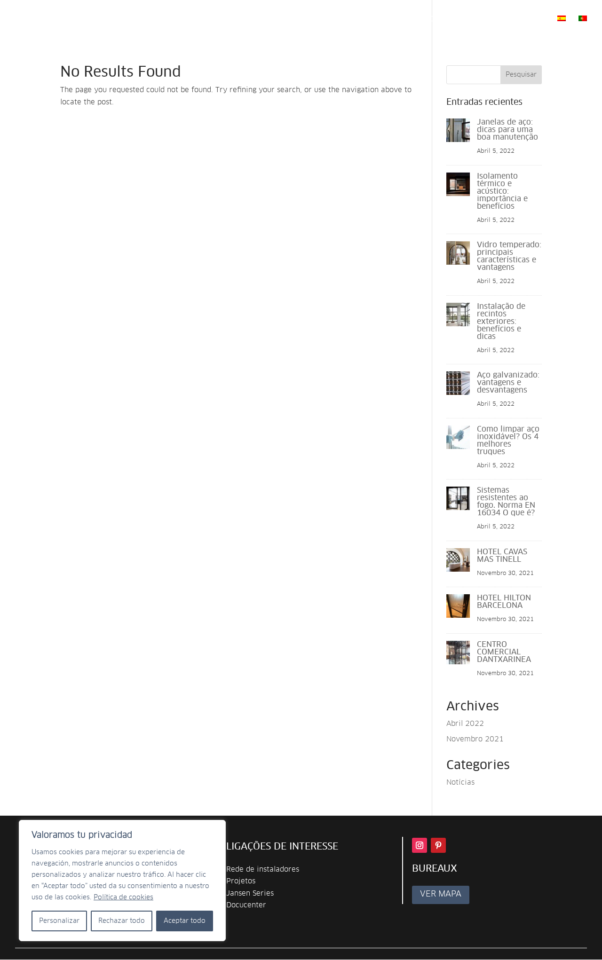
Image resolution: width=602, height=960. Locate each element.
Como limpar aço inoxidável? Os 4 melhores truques (508, 440)
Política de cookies (123, 897)
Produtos (245, 19)
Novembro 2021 (475, 739)
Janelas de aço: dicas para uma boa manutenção (507, 129)
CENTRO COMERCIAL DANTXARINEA (504, 652)
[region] (122, 880)
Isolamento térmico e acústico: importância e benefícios (502, 191)
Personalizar (59, 921)
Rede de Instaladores (369, 19)
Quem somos (193, 19)
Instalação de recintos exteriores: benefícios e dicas (501, 321)
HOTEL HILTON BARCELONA (504, 601)
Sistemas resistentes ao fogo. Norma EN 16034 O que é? (506, 502)
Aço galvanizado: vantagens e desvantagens (508, 382)
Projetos (240, 881)
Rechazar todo (121, 921)
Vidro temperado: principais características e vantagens (509, 256)
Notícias (460, 782)
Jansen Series (250, 893)
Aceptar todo (185, 921)
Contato (530, 19)
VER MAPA (440, 894)
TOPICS (296, 19)
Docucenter (246, 905)
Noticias (487, 19)
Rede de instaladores (262, 869)
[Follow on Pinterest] (438, 845)
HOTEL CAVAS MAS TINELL (502, 555)
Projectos (440, 19)
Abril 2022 (465, 723)
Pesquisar (521, 74)
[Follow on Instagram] (419, 845)
